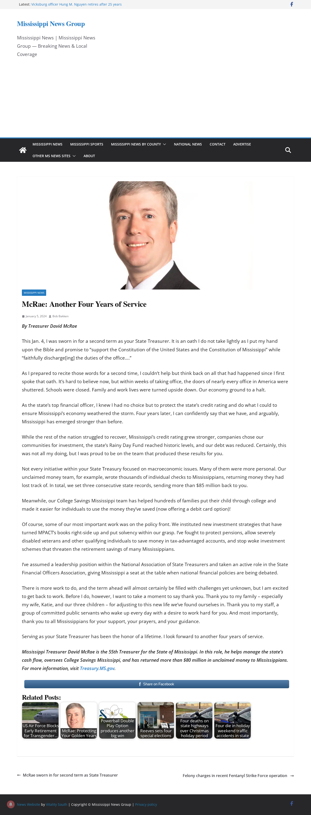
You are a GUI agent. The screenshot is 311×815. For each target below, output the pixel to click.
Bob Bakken (60, 316)
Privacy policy (146, 804)
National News (188, 144)
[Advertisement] (155, 101)
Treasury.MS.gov (97, 668)
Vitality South (56, 804)
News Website (28, 804)
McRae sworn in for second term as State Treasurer (70, 775)
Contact (217, 144)
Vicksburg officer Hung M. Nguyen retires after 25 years (76, 4)
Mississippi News (47, 144)
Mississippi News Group (51, 23)
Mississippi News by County (136, 144)
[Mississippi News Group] (23, 150)
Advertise (242, 144)
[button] (163, 144)
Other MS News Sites (51, 156)
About (89, 156)
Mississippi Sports (86, 144)
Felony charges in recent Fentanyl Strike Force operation (235, 775)
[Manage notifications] (11, 804)
